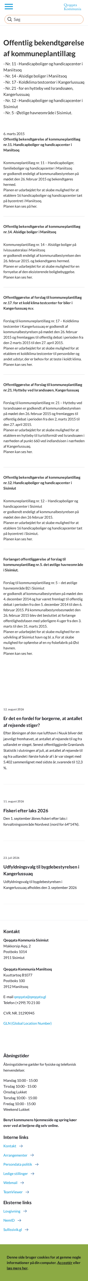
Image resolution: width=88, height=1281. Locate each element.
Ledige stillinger (15, 1173)
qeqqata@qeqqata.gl (30, 997)
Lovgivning (11, 1211)
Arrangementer (15, 1155)
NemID (9, 1220)
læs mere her (17, 1268)
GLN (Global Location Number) (27, 1023)
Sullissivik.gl (12, 1229)
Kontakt (9, 1146)
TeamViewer (13, 1192)
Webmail (10, 1182)
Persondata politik (17, 1164)
